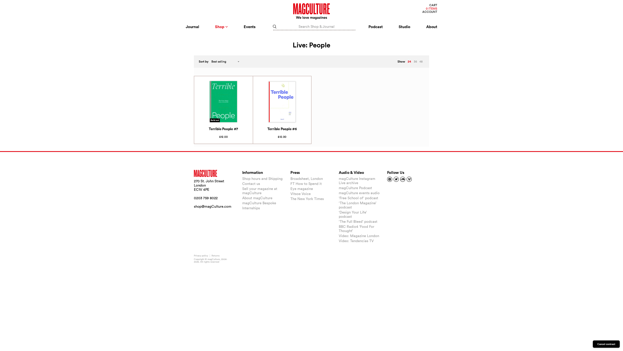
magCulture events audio (359, 193)
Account (429, 12)
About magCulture (257, 198)
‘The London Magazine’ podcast (357, 205)
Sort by (203, 61)
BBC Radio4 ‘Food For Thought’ (356, 228)
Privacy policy (201, 255)
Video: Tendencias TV (356, 241)
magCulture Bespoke (259, 203)
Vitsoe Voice (300, 194)
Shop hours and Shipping (262, 178)
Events (250, 26)
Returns (216, 255)
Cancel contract (606, 344)
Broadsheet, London (306, 178)
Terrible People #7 (223, 128)
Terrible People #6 (282, 128)
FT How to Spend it (306, 184)
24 (409, 61)
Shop (220, 26)
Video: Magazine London (359, 236)
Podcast (375, 26)
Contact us (251, 184)
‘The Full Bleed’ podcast (358, 221)
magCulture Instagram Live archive (357, 180)
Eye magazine (301, 189)
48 (421, 61)
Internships (251, 208)
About (431, 26)
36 (415, 61)
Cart (433, 5)
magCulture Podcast (355, 188)
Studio (404, 26)
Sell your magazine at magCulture (259, 191)
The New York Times (307, 199)
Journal (192, 26)
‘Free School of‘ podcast (358, 198)
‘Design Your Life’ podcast (353, 214)
